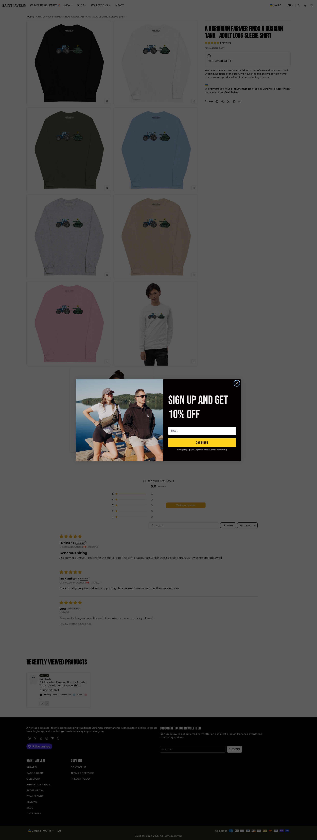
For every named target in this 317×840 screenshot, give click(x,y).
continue (202, 443)
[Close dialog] (237, 383)
